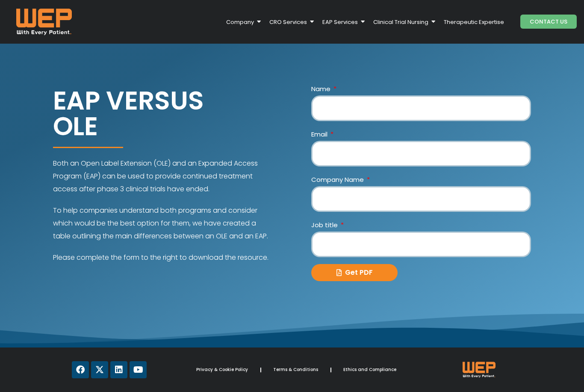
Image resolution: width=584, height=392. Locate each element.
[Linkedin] (118, 369)
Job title (325, 224)
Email (320, 134)
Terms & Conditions (295, 369)
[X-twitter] (99, 369)
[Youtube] (138, 369)
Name (321, 88)
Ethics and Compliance (369, 369)
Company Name (338, 179)
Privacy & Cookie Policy (222, 369)
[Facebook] (80, 369)
